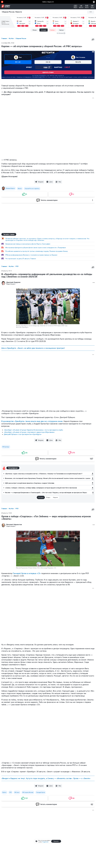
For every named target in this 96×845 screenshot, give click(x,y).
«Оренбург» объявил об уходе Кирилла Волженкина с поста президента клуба (33, 430)
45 (92, 479)
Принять (56, 841)
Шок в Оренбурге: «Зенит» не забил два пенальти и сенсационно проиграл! (33, 348)
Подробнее (45, 842)
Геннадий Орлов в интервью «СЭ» (27, 573)
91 (92, 475)
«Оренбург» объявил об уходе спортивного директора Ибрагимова (29, 432)
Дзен (51, 182)
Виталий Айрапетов (14, 524)
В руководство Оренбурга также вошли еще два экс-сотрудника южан (32, 421)
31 (92, 484)
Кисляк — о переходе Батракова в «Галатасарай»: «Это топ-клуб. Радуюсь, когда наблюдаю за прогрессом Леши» (46, 492)
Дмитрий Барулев (13, 282)
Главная (4, 38)
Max (60, 182)
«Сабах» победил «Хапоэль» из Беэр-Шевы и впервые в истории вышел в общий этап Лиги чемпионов (41, 488)
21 (92, 489)
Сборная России (21, 38)
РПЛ (17, 266)
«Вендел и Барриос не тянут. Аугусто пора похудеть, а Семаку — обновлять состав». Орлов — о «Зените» (45, 778)
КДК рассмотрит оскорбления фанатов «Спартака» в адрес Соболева (29, 483)
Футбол (11, 38)
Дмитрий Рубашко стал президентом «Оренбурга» (23, 434)
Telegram (40, 182)
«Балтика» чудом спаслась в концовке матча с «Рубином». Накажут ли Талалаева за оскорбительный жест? (43, 474)
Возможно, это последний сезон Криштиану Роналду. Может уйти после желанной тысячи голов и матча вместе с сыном (47, 478)
